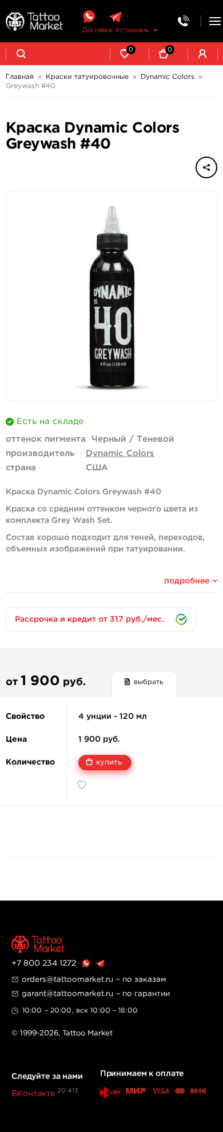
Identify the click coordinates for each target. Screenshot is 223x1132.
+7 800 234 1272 (43, 963)
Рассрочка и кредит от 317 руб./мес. (89, 619)
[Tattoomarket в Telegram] (115, 16)
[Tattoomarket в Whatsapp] (88, 16)
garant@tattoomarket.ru (67, 993)
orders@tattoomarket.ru (67, 979)
